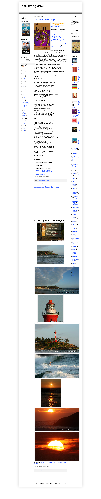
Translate (26, 66)
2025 (24, 70)
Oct (24, 100)
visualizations (75, 196)
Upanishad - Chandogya (44, 20)
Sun (45, 470)
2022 (24, 75)
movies (74, 248)
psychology (74, 159)
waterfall (74, 252)
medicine (74, 246)
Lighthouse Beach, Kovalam (46, 187)
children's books (75, 174)
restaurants (74, 255)
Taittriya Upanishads (56, 36)
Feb (24, 120)
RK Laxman (74, 195)
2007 (24, 125)
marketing (74, 218)
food (73, 235)
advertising (74, 187)
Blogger (63, 483)
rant (73, 213)
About (43, 12)
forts (73, 272)
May (24, 115)
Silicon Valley (75, 259)
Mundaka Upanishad (56, 37)
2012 (24, 91)
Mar (24, 118)
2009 (24, 96)
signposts (74, 182)
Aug (24, 110)
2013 (24, 89)
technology (74, 149)
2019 (24, 79)
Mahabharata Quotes (75, 202)
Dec (24, 97)
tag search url (63, 43)
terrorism (74, 250)
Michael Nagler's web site (41, 174)
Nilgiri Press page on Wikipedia (43, 170)
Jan (24, 121)
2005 (24, 128)
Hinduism (39, 180)
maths (73, 264)
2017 (24, 83)
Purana (74, 178)
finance (74, 234)
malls (73, 217)
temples (74, 184)
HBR (73, 170)
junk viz (74, 222)
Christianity (74, 240)
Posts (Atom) (41, 475)
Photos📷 (38, 12)
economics (74, 172)
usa (73, 160)
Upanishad (43, 180)
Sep (24, 108)
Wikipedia (42, 462)
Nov (24, 99)
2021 (24, 76)
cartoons (74, 180)
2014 (24, 88)
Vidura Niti (74, 210)
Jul (24, 112)
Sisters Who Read (30, 12)
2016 (24, 84)
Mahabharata (75, 154)
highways (74, 164)
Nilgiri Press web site (40, 173)
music (73, 266)
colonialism (74, 243)
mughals (74, 253)
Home (50, 473)
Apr (24, 116)
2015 (24, 86)
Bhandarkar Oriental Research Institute (75, 227)
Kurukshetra (75, 207)
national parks (75, 237)
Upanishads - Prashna (56, 34)
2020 (24, 78)
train (73, 275)
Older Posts (64, 473)
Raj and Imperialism (75, 204)
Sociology (74, 242)
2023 (24, 73)
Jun (24, 113)
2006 (24, 126)
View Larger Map (37, 217)
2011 (24, 92)
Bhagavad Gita (75, 198)
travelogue (74, 256)
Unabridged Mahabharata (75, 166)
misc (73, 169)
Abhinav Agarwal (32, 6)
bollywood (74, 262)
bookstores (74, 157)
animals (74, 214)
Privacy (74, 276)
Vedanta (47, 180)
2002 (24, 130)
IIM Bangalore (75, 270)
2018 (24, 81)
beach (38, 470)
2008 (24, 123)
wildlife (74, 220)
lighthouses (42, 470)
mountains (74, 193)
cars (73, 215)
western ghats (75, 257)
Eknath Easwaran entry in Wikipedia (44, 171)
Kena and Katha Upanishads (57, 39)
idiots (73, 181)
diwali (73, 245)
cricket (73, 263)
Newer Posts (36, 473)
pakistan (74, 249)
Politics (74, 177)
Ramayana (74, 206)
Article (73, 173)
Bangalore (74, 153)
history (74, 156)
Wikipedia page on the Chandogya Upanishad (56, 47)
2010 (24, 94)
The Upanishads (55, 26)
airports (74, 211)
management (75, 151)
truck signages (75, 238)
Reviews (22, 12)
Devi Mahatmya (75, 189)
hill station (74, 192)
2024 (24, 71)
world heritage (75, 267)
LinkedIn (74, 230)
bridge (73, 221)
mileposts (74, 224)
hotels (73, 188)
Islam (73, 185)
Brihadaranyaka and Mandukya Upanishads (56, 41)
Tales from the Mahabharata (75, 162)
